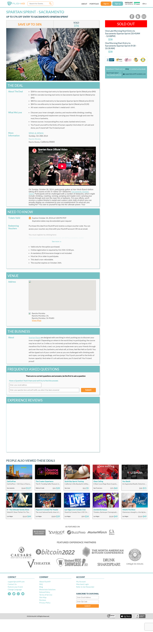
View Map (36, 320)
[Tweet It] (138, 18)
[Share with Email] (144, 18)
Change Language (15, 589)
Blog (41, 587)
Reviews (42, 600)
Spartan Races (34, 337)
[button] (62, 293)
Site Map (42, 597)
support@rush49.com (16, 581)
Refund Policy (44, 592)
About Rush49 (45, 581)
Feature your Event (15, 587)
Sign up (117, 4)
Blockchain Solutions (47, 589)
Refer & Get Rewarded (85, 587)
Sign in (106, 4)
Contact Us (12, 584)
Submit (88, 390)
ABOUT (84, 4)
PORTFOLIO (94, 4)
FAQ (127, 69)
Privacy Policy (44, 603)
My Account (81, 581)
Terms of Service (45, 595)
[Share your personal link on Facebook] (132, 18)
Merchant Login (82, 584)
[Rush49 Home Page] (16, 5)
